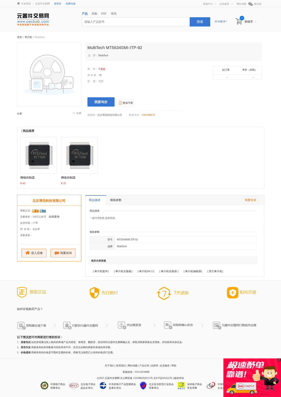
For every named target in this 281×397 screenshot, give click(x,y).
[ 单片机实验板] (123, 271)
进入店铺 (36, 253)
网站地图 (241, 3)
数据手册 (127, 102)
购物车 (251, 21)
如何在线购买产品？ (30, 309)
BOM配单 (221, 21)
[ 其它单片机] (215, 271)
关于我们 (110, 365)
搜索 (200, 21)
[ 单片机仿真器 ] (168, 271)
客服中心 (208, 3)
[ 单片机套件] (101, 271)
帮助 (173, 365)
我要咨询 (65, 253)
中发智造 (26, 3)
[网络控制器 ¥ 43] (38, 155)
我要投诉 (250, 200)
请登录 (57, 3)
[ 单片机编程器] (193, 271)
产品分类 (144, 365)
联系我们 (121, 365)
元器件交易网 (42, 3)
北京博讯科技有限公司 (49, 200)
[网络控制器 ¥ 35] (79, 155)
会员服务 (224, 3)
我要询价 (101, 102)
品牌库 (154, 365)
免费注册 (70, 3)
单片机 (29, 37)
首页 (19, 37)
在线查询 (54, 216)
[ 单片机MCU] (146, 271)
